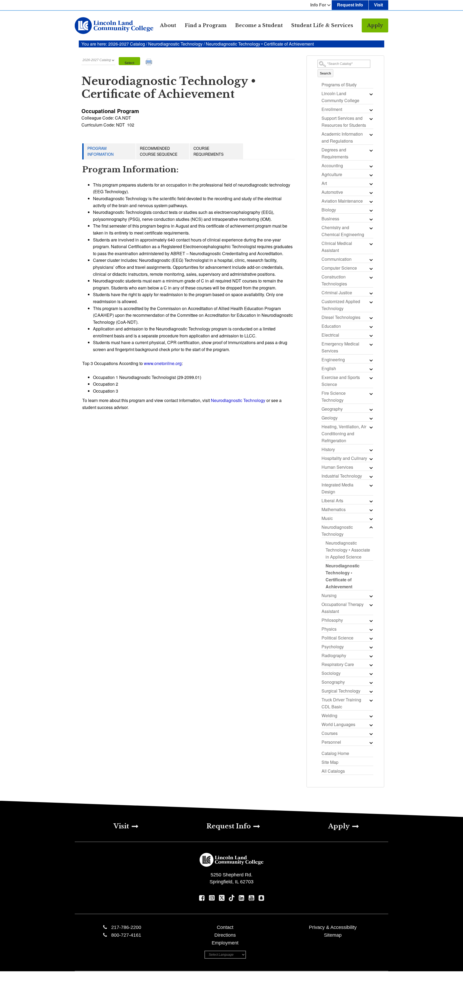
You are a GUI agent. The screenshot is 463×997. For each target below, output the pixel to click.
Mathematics (334, 509)
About (168, 25)
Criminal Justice (337, 292)
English (329, 368)
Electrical (330, 335)
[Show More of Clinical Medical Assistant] (370, 244)
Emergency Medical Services (340, 347)
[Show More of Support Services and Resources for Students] (370, 119)
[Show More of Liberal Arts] (370, 501)
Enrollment (332, 109)
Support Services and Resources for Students (344, 121)
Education (331, 326)
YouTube (251, 898)
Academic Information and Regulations (342, 137)
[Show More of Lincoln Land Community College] (370, 94)
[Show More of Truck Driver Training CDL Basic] (370, 700)
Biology (329, 210)
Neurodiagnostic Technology (175, 44)
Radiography (334, 655)
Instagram (212, 898)
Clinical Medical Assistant (337, 246)
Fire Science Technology (334, 396)
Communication (337, 259)
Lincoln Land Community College (340, 96)
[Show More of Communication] (370, 260)
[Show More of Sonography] (370, 683)
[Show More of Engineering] (370, 360)
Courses (330, 733)
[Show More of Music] (370, 519)
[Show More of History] (370, 450)
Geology (330, 418)
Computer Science (339, 268)
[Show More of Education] (370, 327)
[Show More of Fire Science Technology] (370, 394)
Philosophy (332, 620)
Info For (318, 5)
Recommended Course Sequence (158, 151)
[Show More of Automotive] (370, 193)
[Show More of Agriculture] (370, 175)
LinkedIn (241, 898)
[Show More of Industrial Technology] (370, 477)
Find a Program (206, 25)
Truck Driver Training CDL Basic (341, 703)
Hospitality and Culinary (344, 458)
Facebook (202, 898)
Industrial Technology (342, 476)
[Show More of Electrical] (370, 336)
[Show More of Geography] (370, 410)
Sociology (331, 673)
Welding (329, 715)
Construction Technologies (334, 280)
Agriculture (332, 174)
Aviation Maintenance (342, 201)
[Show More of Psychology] (370, 647)
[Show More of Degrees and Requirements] (370, 150)
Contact (225, 927)
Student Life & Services (322, 25)
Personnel (331, 742)
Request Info (350, 5)
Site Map (330, 762)
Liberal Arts (332, 500)
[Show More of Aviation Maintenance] (370, 202)
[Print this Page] (149, 63)
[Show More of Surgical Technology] (370, 691)
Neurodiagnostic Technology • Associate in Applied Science (348, 550)
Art (324, 183)
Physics (329, 629)
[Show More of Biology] (370, 210)
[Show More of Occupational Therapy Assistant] (370, 605)
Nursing (329, 595)
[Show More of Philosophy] (370, 621)
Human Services (337, 467)
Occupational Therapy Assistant (343, 607)
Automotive (332, 192)
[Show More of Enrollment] (370, 110)
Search (325, 73)
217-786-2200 (126, 927)
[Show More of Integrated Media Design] (370, 485)
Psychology (333, 646)
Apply (375, 25)
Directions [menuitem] (225, 935)
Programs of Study (339, 84)
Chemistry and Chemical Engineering (343, 230)
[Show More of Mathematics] (370, 510)
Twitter (222, 898)
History (328, 449)
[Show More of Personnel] (370, 743)
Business (330, 218)
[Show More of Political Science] (370, 638)
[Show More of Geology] (370, 418)
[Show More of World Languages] (370, 725)
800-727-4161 (126, 935)
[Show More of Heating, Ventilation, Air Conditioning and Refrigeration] (370, 427)
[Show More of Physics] (370, 630)
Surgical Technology (341, 691)
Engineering (333, 359)
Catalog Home (335, 753)
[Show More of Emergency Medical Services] (370, 344)
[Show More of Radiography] (370, 656)
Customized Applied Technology (341, 304)
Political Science (337, 638)
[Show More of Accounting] (370, 166)
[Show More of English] (370, 369)
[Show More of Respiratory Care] (370, 665)
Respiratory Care (338, 664)
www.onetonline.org (163, 363)
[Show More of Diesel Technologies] (370, 318)
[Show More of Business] (370, 219)
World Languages (338, 724)
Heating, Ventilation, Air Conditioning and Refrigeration (344, 433)
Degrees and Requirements (335, 153)
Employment (225, 943)
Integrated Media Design (337, 488)
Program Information (100, 151)
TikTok (231, 898)
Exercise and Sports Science (341, 380)
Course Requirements (208, 151)
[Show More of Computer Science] (370, 269)
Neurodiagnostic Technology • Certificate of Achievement (343, 576)
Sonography (333, 682)
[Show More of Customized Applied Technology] (370, 302)
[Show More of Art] (370, 184)
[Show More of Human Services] (370, 468)
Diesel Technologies (341, 317)
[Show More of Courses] (370, 734)
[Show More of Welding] (370, 716)
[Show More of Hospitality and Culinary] (370, 459)
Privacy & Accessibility (333, 927)
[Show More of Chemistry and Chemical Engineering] (370, 228)
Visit (378, 5)
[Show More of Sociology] (370, 674)
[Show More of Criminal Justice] (370, 293)
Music (327, 518)
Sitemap (333, 935)
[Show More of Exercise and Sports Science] (370, 378)
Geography (332, 409)
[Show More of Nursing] (370, 596)
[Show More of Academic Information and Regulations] (370, 135)
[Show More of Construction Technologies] (370, 277)
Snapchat (261, 898)
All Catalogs (333, 771)
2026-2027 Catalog (127, 44)
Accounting (332, 165)
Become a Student (259, 25)
